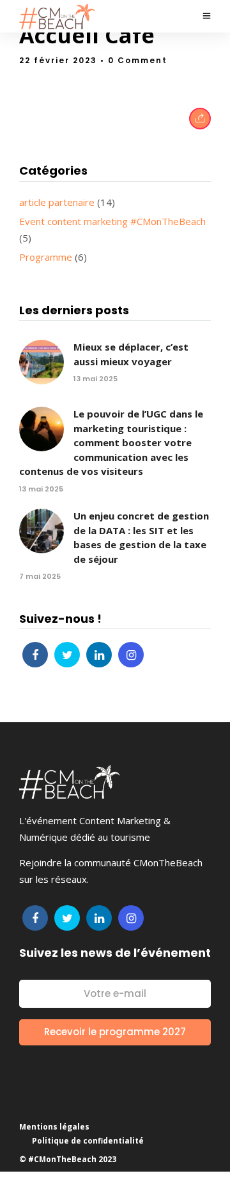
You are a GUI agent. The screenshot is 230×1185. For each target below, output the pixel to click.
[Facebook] (35, 654)
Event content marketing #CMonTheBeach (112, 221)
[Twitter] (67, 654)
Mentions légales (54, 1126)
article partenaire (57, 202)
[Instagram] (131, 654)
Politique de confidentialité (88, 1140)
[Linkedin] (99, 654)
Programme (45, 257)
